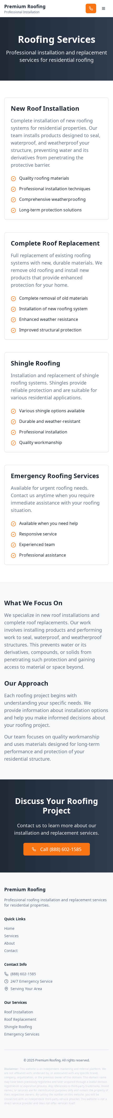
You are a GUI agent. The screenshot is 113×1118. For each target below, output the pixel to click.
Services (11, 935)
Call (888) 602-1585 (60, 849)
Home (9, 928)
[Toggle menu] (103, 8)
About (9, 943)
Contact (11, 950)
